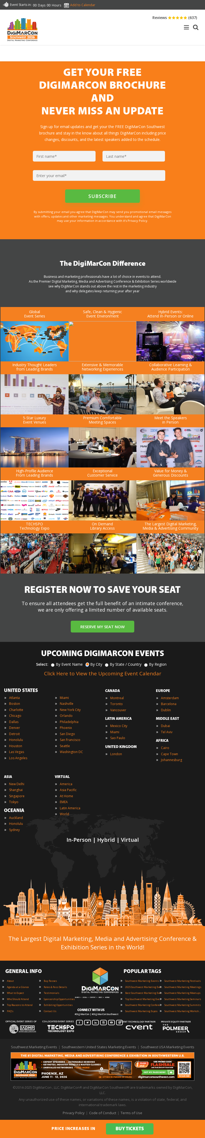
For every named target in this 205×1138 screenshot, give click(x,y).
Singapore (17, 796)
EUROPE (163, 691)
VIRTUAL (62, 777)
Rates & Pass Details (55, 987)
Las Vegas (16, 752)
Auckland (16, 817)
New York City (70, 709)
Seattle (65, 746)
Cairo (165, 748)
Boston (14, 703)
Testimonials (51, 993)
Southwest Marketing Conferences (144, 1005)
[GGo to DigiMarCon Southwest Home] (22, 42)
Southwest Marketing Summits (182, 1005)
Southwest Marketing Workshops (183, 1011)
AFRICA (162, 741)
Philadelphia (69, 722)
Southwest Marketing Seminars (182, 999)
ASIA (8, 777)
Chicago (15, 715)
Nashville (66, 703)
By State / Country (125, 664)
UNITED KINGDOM (121, 747)
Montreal (117, 698)
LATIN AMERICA (118, 719)
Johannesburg (171, 760)
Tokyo (13, 802)
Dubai (165, 726)
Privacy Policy (74, 1112)
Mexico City (118, 726)
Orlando (66, 715)
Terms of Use (131, 1112)
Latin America (70, 808)
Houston (15, 746)
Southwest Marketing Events (142, 981)
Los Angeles (18, 758)
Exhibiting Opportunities (58, 1005)
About (10, 981)
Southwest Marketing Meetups (182, 993)
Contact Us (50, 1011)
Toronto (116, 704)
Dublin (166, 710)
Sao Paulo (117, 738)
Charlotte (16, 709)
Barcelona (168, 704)
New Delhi (16, 784)
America (66, 784)
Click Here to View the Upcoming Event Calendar (102, 673)
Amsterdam (170, 698)
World (64, 814)
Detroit (14, 734)
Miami (64, 697)
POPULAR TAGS (142, 971)
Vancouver (118, 710)
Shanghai (16, 790)
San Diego (67, 734)
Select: (42, 664)
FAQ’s (10, 1011)
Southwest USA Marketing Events (167, 1047)
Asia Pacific (68, 790)
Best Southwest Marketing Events (144, 993)
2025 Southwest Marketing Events (144, 987)
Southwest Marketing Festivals (182, 981)
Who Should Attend (18, 999)
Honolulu (16, 740)
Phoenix (66, 727)
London (116, 754)
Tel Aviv (166, 732)
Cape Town (169, 754)
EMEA (64, 802)
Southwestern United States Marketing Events (99, 1047)
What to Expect (15, 993)
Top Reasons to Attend (20, 1005)
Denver (14, 727)
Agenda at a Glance (18, 987)
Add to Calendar (82, 5)
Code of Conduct (102, 1112)
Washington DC (71, 752)
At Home (66, 796)
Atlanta (14, 697)
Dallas (13, 722)
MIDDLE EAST (167, 719)
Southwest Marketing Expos (141, 1011)
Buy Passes (50, 981)
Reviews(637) (174, 17)
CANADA (112, 691)
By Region (158, 664)
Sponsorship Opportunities (59, 999)
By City (96, 664)
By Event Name (69, 664)
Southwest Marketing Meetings (182, 987)
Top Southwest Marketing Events (144, 999)
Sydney (14, 830)
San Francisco (70, 740)
